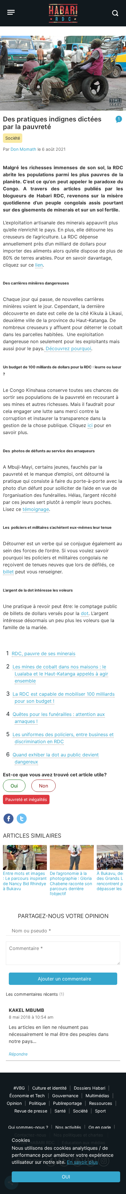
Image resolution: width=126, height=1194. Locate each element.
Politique (37, 1103)
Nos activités (68, 1127)
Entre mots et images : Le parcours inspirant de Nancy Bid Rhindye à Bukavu (25, 881)
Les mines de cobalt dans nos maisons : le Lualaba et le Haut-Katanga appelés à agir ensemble (60, 674)
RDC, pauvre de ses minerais (43, 653)
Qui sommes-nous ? (28, 1127)
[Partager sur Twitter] (21, 818)
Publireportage (67, 1103)
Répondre (18, 1053)
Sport (100, 1110)
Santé (60, 1110)
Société (12, 138)
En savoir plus (82, 1162)
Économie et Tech (27, 1095)
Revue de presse (30, 1110)
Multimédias (97, 1095)
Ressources (100, 1103)
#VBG (19, 1087)
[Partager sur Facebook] (8, 818)
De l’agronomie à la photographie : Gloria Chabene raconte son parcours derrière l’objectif (71, 883)
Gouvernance (65, 1095)
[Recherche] (115, 13)
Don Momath (23, 149)
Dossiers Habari (89, 1087)
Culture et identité (49, 1087)
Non (43, 786)
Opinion (14, 1103)
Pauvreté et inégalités (26, 799)
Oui (14, 786)
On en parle (99, 1127)
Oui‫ (66, 1177)
